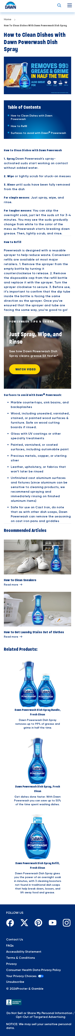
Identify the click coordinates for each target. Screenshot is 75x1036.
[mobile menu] (70, 5)
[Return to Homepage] (7, 5)
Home (7, 19)
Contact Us (14, 939)
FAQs (10, 945)
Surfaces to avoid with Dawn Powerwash (38, 133)
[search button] (59, 5)
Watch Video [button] (25, 369)
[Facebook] (9, 922)
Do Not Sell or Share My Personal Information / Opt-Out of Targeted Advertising (41, 1015)
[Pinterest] (37, 922)
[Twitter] (23, 922)
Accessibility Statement (23, 951)
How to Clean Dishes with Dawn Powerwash (31, 117)
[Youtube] (52, 922)
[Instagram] (66, 922)
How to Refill (19, 126)
